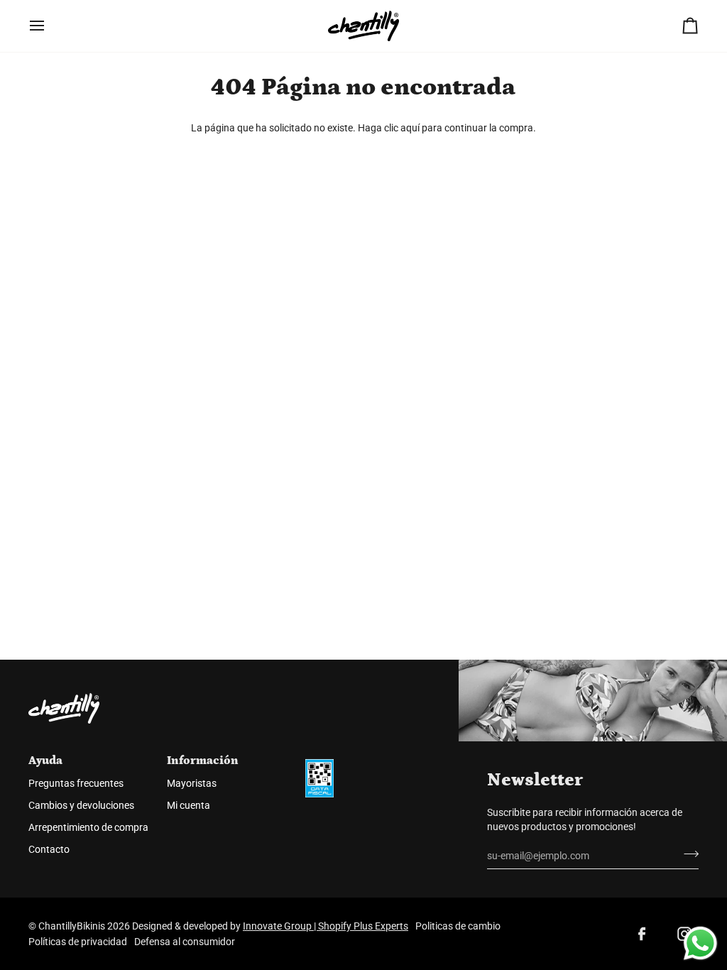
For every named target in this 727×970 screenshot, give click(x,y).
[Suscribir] (687, 853)
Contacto (49, 849)
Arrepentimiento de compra (88, 827)
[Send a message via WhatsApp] (700, 943)
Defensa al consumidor (184, 941)
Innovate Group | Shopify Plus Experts (325, 926)
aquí (410, 127)
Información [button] (203, 760)
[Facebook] (642, 934)
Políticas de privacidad (77, 941)
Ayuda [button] (45, 760)
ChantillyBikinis (71, 926)
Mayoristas (192, 783)
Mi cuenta (188, 805)
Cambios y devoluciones (81, 805)
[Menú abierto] (49, 26)
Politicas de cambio (458, 926)
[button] (367, 755)
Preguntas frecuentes (76, 783)
